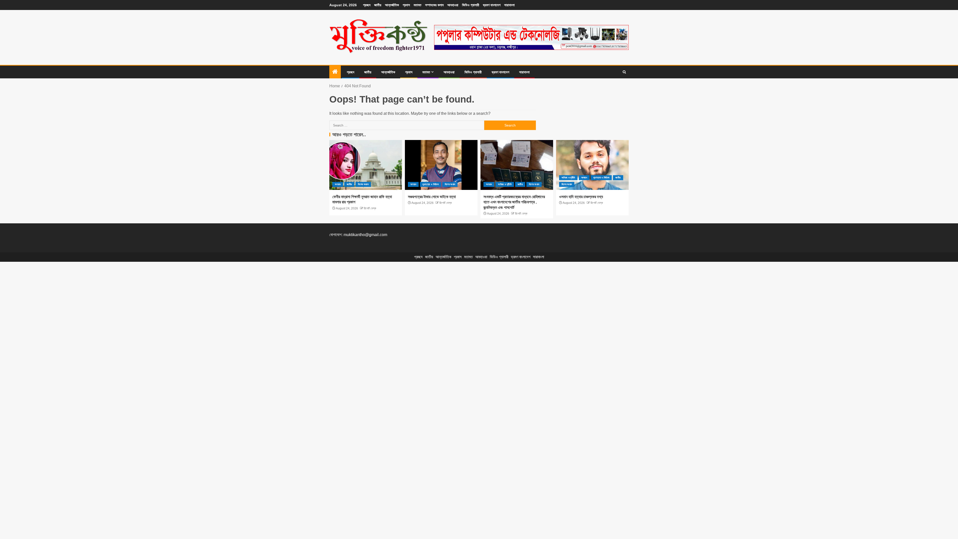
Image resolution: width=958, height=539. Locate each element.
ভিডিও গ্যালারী (470, 5)
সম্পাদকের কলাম (434, 5)
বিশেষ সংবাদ (363, 184)
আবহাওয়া (452, 5)
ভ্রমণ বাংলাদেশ (491, 5)
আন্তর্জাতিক (392, 5)
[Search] (624, 72)
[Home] (335, 72)
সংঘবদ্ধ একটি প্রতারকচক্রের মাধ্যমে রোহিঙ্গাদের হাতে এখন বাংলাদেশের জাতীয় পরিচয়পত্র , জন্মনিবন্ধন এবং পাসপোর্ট (514, 202)
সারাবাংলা (509, 5)
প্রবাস (406, 5)
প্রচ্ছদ (366, 5)
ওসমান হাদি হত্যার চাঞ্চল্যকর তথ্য (581, 197)
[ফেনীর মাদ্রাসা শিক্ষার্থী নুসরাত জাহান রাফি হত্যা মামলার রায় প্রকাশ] (365, 165)
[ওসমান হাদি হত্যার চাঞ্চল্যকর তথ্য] (592, 165)
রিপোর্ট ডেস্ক (369, 208)
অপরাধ (338, 184)
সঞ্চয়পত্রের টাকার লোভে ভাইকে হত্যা (432, 197)
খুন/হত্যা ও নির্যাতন (430, 184)
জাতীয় (377, 5)
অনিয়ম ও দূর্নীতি (504, 184)
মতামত (417, 5)
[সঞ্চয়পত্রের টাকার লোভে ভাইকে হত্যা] (441, 165)
